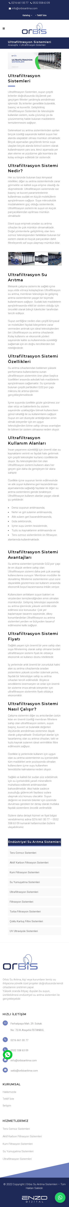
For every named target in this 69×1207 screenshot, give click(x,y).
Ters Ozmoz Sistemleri (23, 852)
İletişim (7, 1105)
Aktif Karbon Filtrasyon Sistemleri (29, 862)
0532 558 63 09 (41, 2)
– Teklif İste (41, 15)
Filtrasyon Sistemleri (21, 901)
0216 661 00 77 (19, 2)
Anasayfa (13, 45)
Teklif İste (8, 1098)
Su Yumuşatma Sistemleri (25, 882)
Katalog (26, 15)
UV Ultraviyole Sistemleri (24, 931)
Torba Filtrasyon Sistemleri (25, 911)
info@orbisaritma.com (25, 8)
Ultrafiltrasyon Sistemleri (24, 892)
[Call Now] (7, 1054)
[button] (60, 1197)
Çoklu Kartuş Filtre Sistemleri (26, 921)
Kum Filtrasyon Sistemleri (24, 872)
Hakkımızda (9, 1092)
